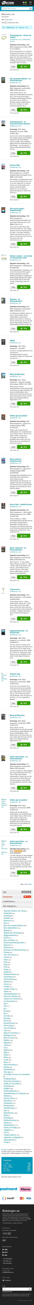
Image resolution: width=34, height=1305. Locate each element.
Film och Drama (10, 954)
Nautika (7, 1067)
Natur (6, 1062)
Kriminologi (8, 1025)
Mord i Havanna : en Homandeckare (18, 549)
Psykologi (7, 1086)
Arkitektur (7, 918)
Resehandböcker (10, 1091)
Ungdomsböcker (10, 1135)
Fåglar (6, 969)
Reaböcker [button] (16, 897)
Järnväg (7, 1015)
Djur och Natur (9, 940)
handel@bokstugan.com (8, 1272)
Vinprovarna (15, 589)
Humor (6, 984)
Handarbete (8, 976)
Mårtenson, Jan (16, 126)
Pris (26, 27)
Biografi (7, 930)
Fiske (6, 959)
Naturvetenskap (10, 1064)
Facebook (7, 1280)
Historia (7, 981)
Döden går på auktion (18, 415)
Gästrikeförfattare (10, 974)
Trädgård (7, 1130)
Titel (3, 27)
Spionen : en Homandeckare (16, 300)
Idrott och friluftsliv (10, 996)
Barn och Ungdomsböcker (13, 925)
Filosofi (6, 957)
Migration (7, 1042)
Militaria (7, 1050)
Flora (6, 962)
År (16, 27)
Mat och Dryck (9, 1037)
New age (7, 1072)
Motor (6, 1057)
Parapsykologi (9, 1078)
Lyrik (5, 1030)
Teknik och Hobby (10, 1127)
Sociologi (7, 1117)
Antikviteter (8, 913)
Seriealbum (8, 1100)
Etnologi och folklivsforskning (15, 950)
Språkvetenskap (10, 1120)
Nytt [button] (16, 892)
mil (5, 1047)
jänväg (6, 1011)
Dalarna (7, 937)
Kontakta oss (5, 1149)
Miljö (5, 1052)
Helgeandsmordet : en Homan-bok (19, 631)
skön (5, 1110)
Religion (7, 1088)
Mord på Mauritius (17, 374)
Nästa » (11, 19)
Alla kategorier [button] (9, 905)
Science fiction (9, 1098)
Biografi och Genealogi (12, 932)
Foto (5, 967)
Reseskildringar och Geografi (15, 1093)
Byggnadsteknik (10, 935)
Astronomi (7, 920)
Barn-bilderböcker (10, 928)
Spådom (7, 1122)
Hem (5, 1249)
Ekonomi (7, 945)
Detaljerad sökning (7, 1291)
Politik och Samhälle (11, 1083)
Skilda (12, 340)
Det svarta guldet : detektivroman (17, 209)
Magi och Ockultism (11, 1033)
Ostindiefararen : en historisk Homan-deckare (20, 123)
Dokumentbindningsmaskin (14, 942)
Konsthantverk (9, 1023)
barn (5, 923)
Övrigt (6, 1142)
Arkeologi (7, 915)
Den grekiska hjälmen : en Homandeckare (20, 79)
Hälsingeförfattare (10, 993)
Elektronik (7, 947)
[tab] (17, 892)
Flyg (5, 964)
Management (9, 1035)
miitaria (6, 1045)
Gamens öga (15, 674)
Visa (13, 66)
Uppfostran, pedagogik (12, 1137)
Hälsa (6, 991)
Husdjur (7, 986)
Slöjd (6, 1115)
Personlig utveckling (11, 1081)
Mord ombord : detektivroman (16, 460)
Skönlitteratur (9, 1113)
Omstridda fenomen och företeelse (17, 1074)
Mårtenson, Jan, (16, 82)
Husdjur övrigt (9, 989)
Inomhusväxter (9, 1001)
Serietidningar (9, 1108)
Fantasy (7, 952)
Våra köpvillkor (7, 1263)
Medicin (7, 1040)
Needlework (8, 1069)
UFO (5, 1132)
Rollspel (7, 1095)
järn (5, 1013)
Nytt (6, 1252)
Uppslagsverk (9, 1139)
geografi (7, 972)
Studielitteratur (9, 1125)
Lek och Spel (9, 1028)
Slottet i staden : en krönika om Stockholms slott (21, 257)
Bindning (21, 27)
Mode (6, 1055)
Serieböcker (8, 1103)
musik (6, 1059)
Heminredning (9, 979)
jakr (5, 1003)
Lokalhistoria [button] (9, 901)
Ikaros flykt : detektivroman (21, 504)
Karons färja (15, 165)
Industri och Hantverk (12, 998)
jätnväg (6, 1018)
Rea (5, 1255)
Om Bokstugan (7, 1259)
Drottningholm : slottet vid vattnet (20, 36)
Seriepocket (8, 1105)
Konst (6, 1020)
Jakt (5, 1006)
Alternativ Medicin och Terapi (15, 910)
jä (4, 1008)
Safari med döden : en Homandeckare (19, 757)
